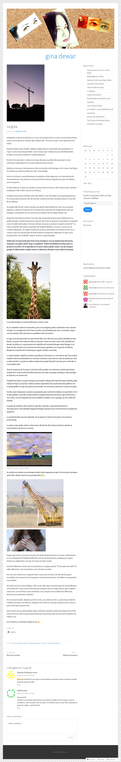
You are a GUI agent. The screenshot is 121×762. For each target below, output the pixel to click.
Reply (19, 685)
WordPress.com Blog (94, 124)
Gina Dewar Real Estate (95, 84)
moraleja (57, 643)
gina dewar (60, 56)
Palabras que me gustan (106, 294)
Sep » (90, 183)
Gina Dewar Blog (34, 643)
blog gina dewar (16, 643)
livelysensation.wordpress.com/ (98, 98)
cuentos (25, 643)
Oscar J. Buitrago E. (95, 304)
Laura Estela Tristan (94, 106)
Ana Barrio (91, 113)
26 (94, 172)
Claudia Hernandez (94, 95)
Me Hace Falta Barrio (107, 288)
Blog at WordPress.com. (60, 752)
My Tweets (87, 225)
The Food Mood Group (95, 87)
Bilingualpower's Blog (95, 76)
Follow (87, 210)
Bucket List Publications (96, 117)
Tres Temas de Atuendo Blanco (98, 120)
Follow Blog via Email (91, 192)
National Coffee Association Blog (99, 80)
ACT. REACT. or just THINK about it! (100, 109)
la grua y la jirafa (47, 643)
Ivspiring (90, 102)
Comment (71, 737)
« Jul (84, 183)
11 (90, 163)
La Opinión (91, 91)
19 (94, 168)
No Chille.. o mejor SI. (105, 282)
